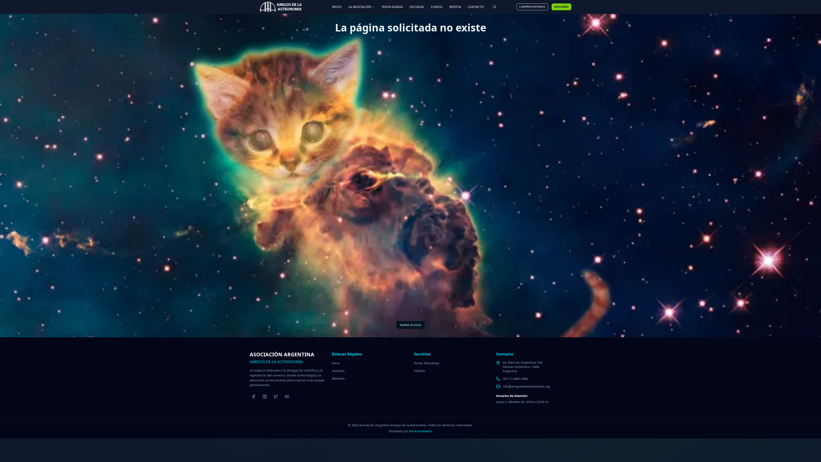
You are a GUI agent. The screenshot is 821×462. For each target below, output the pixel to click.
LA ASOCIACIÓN (359, 7)
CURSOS (437, 7)
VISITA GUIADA (392, 7)
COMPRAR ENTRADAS (532, 7)
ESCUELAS (417, 7)
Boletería (338, 378)
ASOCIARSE (561, 7)
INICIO (337, 7)
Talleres (419, 371)
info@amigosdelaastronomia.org (526, 386)
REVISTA (455, 7)
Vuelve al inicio (410, 325)
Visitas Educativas (426, 363)
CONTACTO (476, 7)
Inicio (336, 363)
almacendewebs (420, 431)
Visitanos (338, 371)
